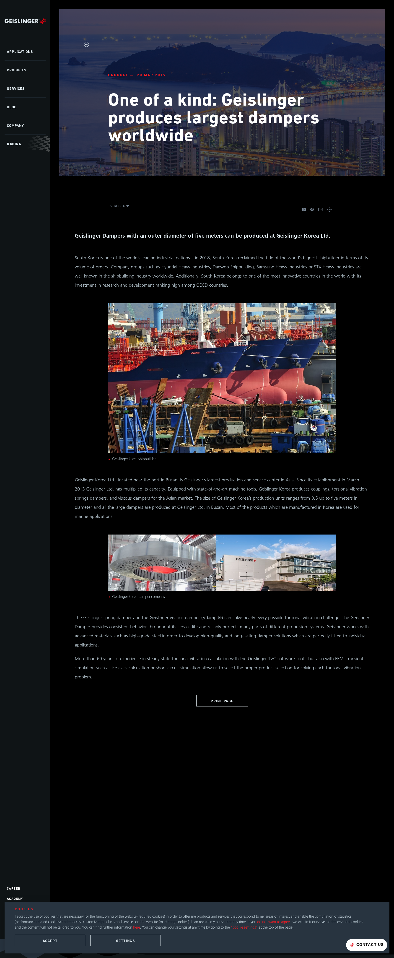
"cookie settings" (244, 927)
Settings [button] (125, 941)
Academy (15, 899)
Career (13, 888)
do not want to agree (274, 921)
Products (16, 70)
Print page (222, 701)
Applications (20, 51)
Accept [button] (50, 941)
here (136, 927)
